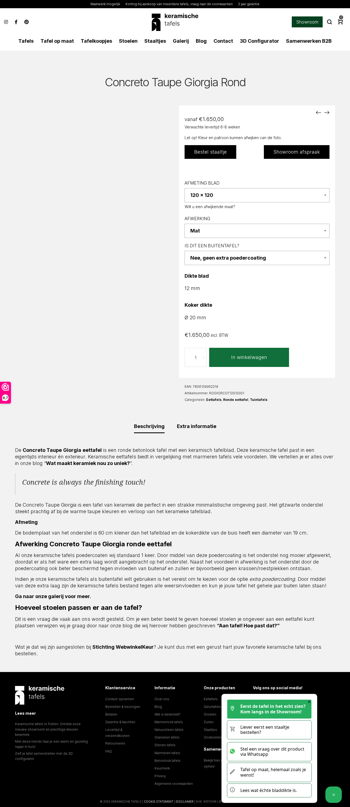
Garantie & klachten (120, 722)
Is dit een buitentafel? (212, 245)
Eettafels (213, 400)
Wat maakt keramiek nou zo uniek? (88, 463)
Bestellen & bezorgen (122, 707)
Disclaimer (185, 801)
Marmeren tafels (167, 753)
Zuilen (209, 722)
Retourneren (115, 743)
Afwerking (197, 218)
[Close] (309, 702)
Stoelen (210, 714)
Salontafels (212, 707)
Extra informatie (196, 426)
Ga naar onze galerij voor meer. (53, 596)
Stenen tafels (165, 745)
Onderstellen (214, 737)
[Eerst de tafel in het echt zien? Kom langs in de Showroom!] (333, 794)
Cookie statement (158, 801)
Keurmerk (162, 768)
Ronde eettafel (235, 400)
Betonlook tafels (167, 761)
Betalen (111, 714)
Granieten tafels (167, 737)
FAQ (108, 751)
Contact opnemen (119, 699)
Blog (158, 707)
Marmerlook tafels (168, 722)
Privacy (160, 776)
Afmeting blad (202, 183)
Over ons (161, 699)
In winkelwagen (249, 357)
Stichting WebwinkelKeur (123, 647)
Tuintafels (258, 400)
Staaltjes (210, 730)
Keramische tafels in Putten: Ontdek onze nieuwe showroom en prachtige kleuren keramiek (48, 729)
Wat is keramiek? (167, 714)
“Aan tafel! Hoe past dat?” (248, 625)
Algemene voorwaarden (173, 784)
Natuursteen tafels (168, 730)
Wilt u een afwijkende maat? (210, 206)
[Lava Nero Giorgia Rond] (326, 112)
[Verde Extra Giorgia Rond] (318, 112)
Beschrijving (149, 426)
